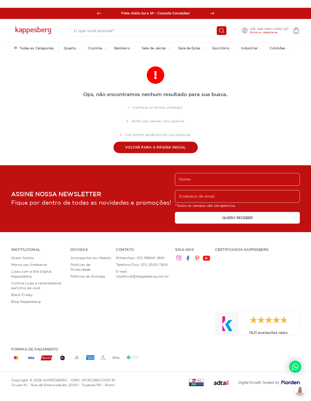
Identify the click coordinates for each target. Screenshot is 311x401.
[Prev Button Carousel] (99, 13)
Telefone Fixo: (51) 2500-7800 (142, 265)
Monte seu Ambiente (29, 265)
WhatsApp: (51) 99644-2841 (140, 258)
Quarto (70, 48)
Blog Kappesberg (26, 302)
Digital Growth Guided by (259, 382)
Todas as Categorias (36, 48)
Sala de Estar (189, 48)
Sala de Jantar (154, 48)
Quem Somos (22, 258)
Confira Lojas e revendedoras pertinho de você (36, 285)
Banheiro (122, 48)
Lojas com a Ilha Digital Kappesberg (31, 274)
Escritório (220, 48)
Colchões (277, 48)
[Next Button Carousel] (211, 13)
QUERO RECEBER (237, 218)
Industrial (249, 48)
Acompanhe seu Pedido (90, 258)
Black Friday (22, 295)
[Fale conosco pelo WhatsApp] (295, 367)
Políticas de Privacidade (80, 267)
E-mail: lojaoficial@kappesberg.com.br (142, 274)
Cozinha (95, 48)
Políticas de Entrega (87, 276)
